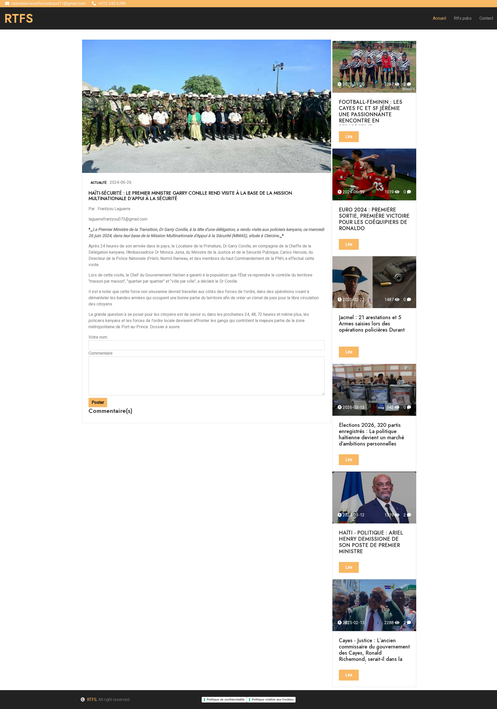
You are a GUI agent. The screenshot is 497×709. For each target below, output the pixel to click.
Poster (98, 402)
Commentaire (101, 353)
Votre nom (98, 337)
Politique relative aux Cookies (273, 699)
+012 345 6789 (112, 3)
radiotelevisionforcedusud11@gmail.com (48, 3)
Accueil (439, 18)
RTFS (92, 699)
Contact (486, 18)
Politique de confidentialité (226, 699)
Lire (348, 136)
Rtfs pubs (463, 18)
